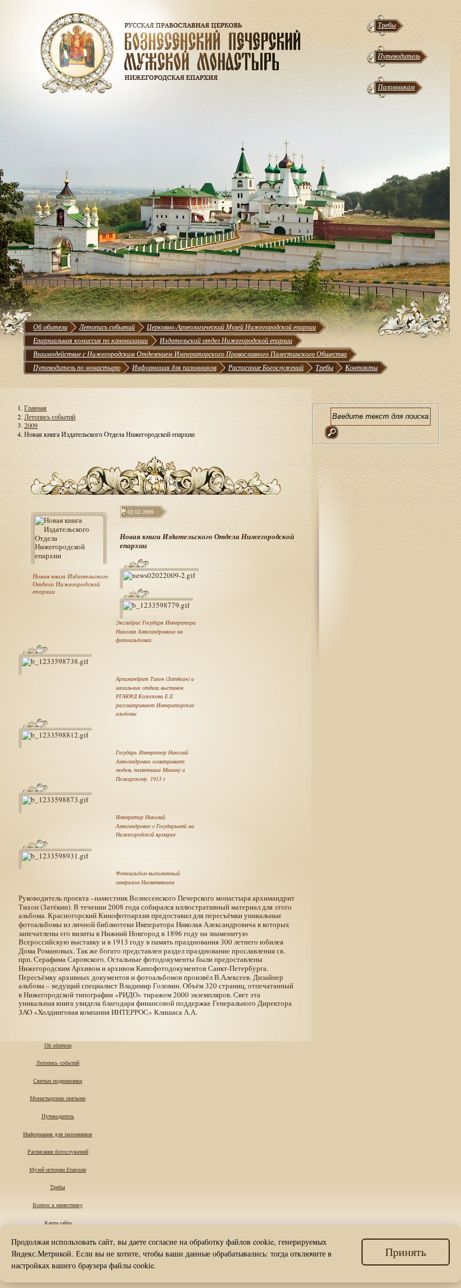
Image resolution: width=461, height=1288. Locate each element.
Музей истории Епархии (57, 1169)
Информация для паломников (174, 367)
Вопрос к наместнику (58, 1205)
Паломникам (396, 86)
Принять (405, 1251)
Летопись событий (107, 326)
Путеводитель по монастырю (76, 367)
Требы (387, 24)
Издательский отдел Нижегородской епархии (226, 340)
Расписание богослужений (58, 1151)
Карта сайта (57, 1223)
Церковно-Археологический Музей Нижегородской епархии (231, 326)
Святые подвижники (57, 1080)
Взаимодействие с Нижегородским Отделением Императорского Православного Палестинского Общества (190, 353)
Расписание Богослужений (266, 367)
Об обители (50, 326)
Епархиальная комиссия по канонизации (90, 340)
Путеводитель (399, 55)
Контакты (361, 367)
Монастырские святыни (57, 1098)
